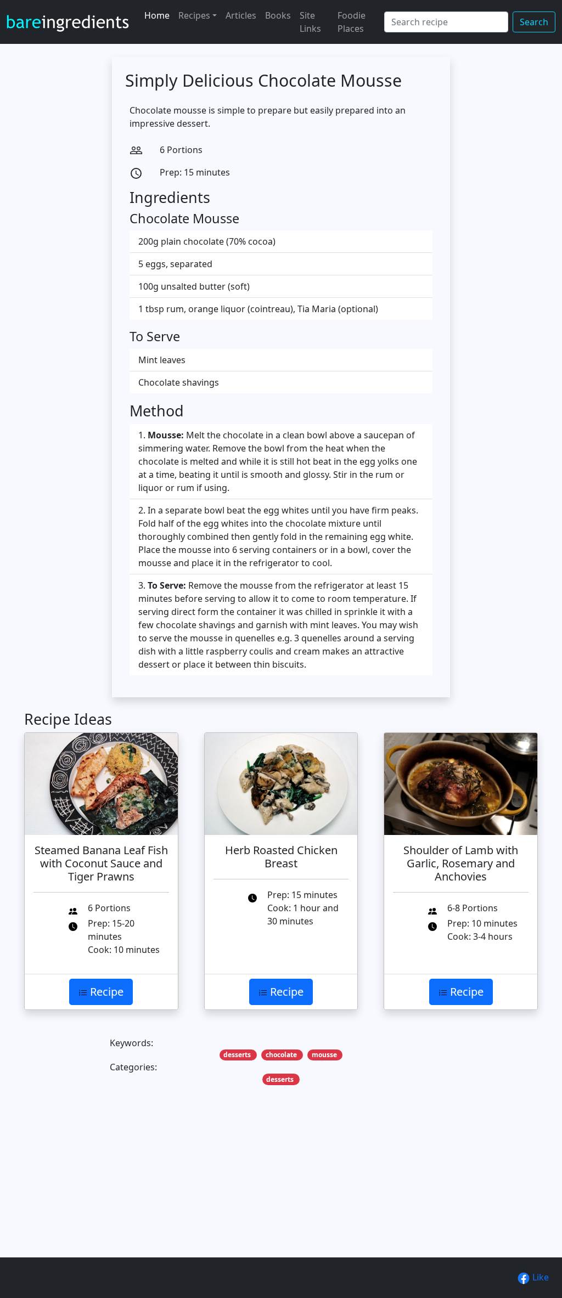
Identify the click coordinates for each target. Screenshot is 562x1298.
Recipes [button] (194, 15)
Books (278, 15)
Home (157, 15)
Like (539, 1277)
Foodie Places (352, 22)
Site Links (310, 22)
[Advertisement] (281, 1188)
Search (534, 22)
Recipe (105, 991)
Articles (241, 15)
